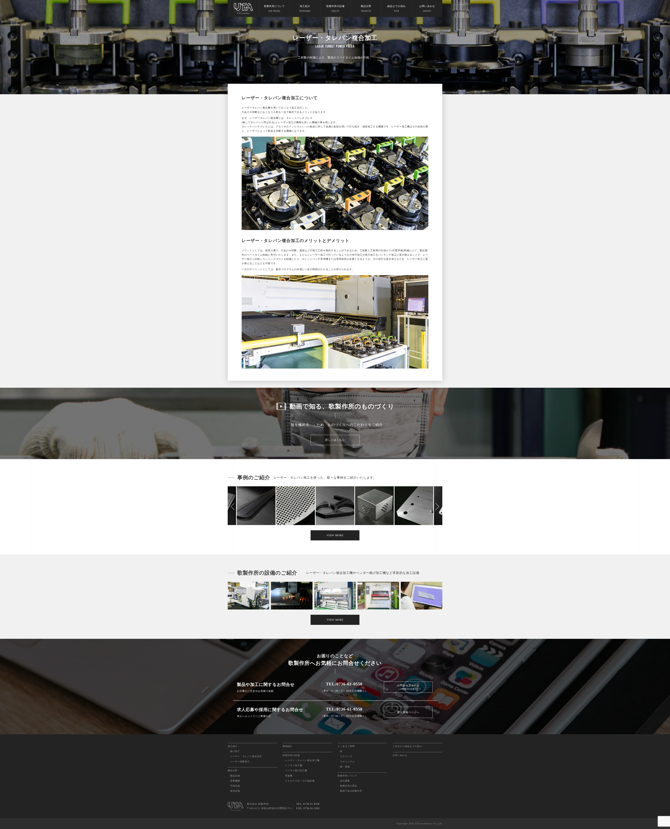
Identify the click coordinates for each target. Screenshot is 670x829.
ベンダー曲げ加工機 (296, 770)
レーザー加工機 (293, 765)
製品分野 (366, 8)
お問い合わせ (427, 8)
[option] (335, 506)
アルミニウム (347, 761)
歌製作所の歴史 (348, 786)
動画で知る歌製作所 (351, 791)
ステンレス (346, 756)
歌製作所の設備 (335, 8)
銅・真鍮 (345, 766)
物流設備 (235, 791)
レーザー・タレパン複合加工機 (302, 760)
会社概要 (345, 780)
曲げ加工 (235, 751)
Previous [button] (232, 506)
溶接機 (288, 775)
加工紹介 (305, 8)
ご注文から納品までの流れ (407, 746)
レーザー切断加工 (240, 761)
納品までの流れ (396, 8)
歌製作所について (274, 8)
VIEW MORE (335, 535)
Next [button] (437, 506)
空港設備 (235, 786)
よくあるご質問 (346, 746)
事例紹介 (287, 746)
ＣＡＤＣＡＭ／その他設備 (300, 780)
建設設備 (235, 775)
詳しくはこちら (335, 439)
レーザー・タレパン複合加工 (246, 756)
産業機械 (235, 780)
